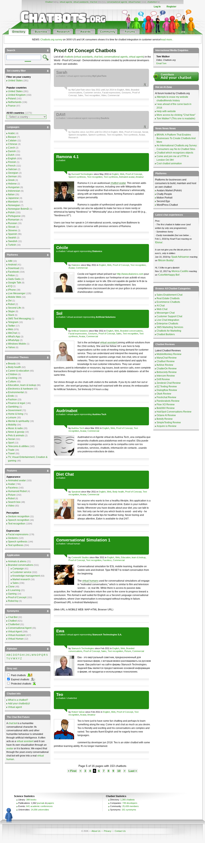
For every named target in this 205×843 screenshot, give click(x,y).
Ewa (60, 631)
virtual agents (66, 2)
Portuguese (14, 216)
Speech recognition (77, 135)
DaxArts (75, 132)
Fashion (12, 399)
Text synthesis (131, 135)
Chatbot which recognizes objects (175, 152)
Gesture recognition (18, 516)
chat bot (93, 2)
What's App (14, 336)
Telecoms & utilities (18, 446)
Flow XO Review (166, 404)
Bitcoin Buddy (165, 260)
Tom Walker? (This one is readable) (176, 118)
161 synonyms (129, 809)
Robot (11, 304)
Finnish (12, 162)
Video (104, 95)
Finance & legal (16, 403)
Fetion (11, 275)
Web (127, 90)
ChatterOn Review (167, 368)
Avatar (142, 135)
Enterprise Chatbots (167, 323)
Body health (118, 491)
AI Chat (161, 305)
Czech (11, 147)
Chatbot (49, 2)
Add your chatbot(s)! (19, 703)
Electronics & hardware (20, 388)
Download (13, 268)
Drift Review (163, 379)
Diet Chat (65, 474)
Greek (11, 180)
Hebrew (12, 183)
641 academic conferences (39, 806)
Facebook (13, 271)
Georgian (13, 172)
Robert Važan (78, 712)
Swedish (12, 241)
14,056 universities (40, 809)
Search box (14, 502)
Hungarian (14, 187)
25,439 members (130, 806)
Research (73, 137)
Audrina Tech (77, 428)
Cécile (62, 247)
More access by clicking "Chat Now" (176, 115)
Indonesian (14, 190)
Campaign (18, 568)
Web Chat (162, 309)
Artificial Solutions (79, 331)
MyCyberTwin (78, 90)
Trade (11, 449)
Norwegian (14, 205)
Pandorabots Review (168, 401)
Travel (11, 453)
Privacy (107, 831)
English (120, 90)
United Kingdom (17, 95)
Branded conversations (131, 331)
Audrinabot (66, 411)
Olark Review (164, 393)
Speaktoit (75, 491)
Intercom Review (166, 375)
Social (145, 132)
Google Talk (14, 282)
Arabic (11, 133)
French (12, 165)
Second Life (14, 307)
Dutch (11, 154)
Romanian (13, 219)
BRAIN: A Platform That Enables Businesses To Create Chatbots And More (176, 138)
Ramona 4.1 (67, 156)
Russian (12, 223)
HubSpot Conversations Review (174, 411)
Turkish (12, 244)
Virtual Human (16, 638)
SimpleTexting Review (169, 422)
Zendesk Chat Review (169, 383)
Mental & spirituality (18, 421)
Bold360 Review (166, 408)
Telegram (13, 322)
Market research (21, 579)
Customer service (92, 92)
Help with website (166, 111)
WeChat (12, 333)
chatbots (68, 56)
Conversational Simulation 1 (83, 540)
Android (12, 264)
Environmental (16, 392)
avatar (122, 183)
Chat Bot (12, 617)
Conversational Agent (19, 628)
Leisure (12, 417)
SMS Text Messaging (19, 318)
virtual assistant (74, 317)
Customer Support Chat (169, 316)
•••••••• (28, 61)
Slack (11, 315)
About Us (95, 831)
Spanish (12, 234)
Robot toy (13, 601)
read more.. (167, 39)
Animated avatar (127, 177)
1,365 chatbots (127, 799)
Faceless (107, 560)
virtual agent (73, 76)
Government (14, 410)
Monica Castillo (180, 271)
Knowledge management (26, 575)
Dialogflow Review (167, 390)
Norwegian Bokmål (18, 208)
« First (72, 770)
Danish (12, 151)
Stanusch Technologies (82, 648)
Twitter (11, 325)
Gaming (12, 593)
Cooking (12, 378)
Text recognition (92, 95)
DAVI (60, 114)
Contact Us (120, 831)
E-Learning (14, 590)
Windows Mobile (17, 343)
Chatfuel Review (166, 361)
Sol (59, 313)
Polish (11, 212)
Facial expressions (111, 92)
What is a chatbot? (18, 700)
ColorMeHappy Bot (168, 274)
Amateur (140, 177)
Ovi (10, 300)
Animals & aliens (17, 561)
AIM (10, 261)
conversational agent (77, 118)
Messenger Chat (166, 312)
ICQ (10, 286)
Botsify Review (165, 419)
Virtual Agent (15, 631)
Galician (12, 169)
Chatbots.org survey (51, 39)
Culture (12, 381)
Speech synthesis (97, 135)
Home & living (15, 414)
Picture (127, 651)
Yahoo (11, 347)
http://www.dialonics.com (130, 274)
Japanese (13, 198)
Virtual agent (15, 707)
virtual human (134, 2)
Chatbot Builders (166, 334)
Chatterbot (13, 624)
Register (171, 6)
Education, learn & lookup (133, 557)
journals (41, 803)
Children (12, 374)
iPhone (12, 289)
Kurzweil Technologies (82, 174)
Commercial (113, 95)
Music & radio (15, 428)
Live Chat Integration (168, 320)
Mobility (12, 424)
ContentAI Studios (80, 557)
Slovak (11, 226)
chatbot (61, 76)
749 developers (129, 803)
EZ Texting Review (167, 386)
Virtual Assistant (16, 635)
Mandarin (13, 201)
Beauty (12, 363)
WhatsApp (13, 340)
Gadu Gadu (14, 279)
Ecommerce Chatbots (168, 302)
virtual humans (90, 580)
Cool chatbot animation (169, 163)
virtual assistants (80, 2)
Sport (11, 442)
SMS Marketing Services (170, 327)
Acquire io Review (166, 426)
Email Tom (161, 63)
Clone (11, 586)
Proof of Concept (133, 132)
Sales (80, 95)
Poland (12, 98)
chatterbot (152, 2)
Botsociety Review (167, 372)
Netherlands (14, 102)
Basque (12, 137)
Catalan (12, 140)
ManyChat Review (167, 357)
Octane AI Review (166, 415)
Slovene (12, 230)
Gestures (126, 92)
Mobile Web (14, 297)
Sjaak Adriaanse (180, 256)
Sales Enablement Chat (169, 294)
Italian (11, 194)
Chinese (12, 144)
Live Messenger (16, 293)
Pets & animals (16, 435)
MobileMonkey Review (169, 354)
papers (50, 803)
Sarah (61, 72)
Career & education (18, 370)
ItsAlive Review (165, 365)
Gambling (13, 406)
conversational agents (117, 2)
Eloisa (158, 242)
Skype (11, 311)
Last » (133, 770)
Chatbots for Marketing (169, 330)
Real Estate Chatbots (168, 298)
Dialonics (75, 265)
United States (15, 80)
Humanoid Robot (17, 491)
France (12, 105)
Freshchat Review (166, 397)
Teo (59, 694)
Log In (157, 6)
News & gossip (16, 431)
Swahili (12, 237)
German (12, 176)
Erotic (11, 396)
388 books (31, 799)
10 (119, 770)
